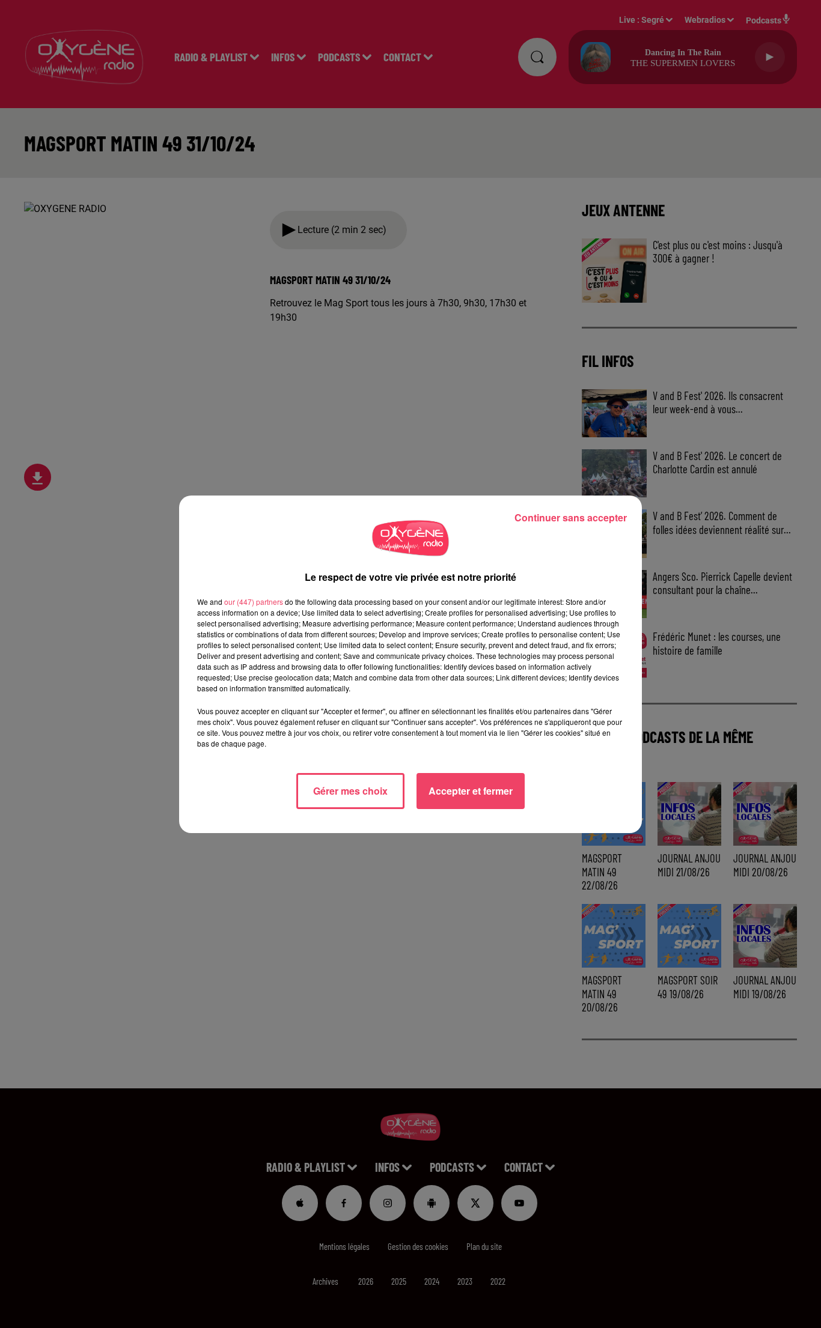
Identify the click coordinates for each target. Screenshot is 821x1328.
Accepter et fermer (471, 791)
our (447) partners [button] (253, 601)
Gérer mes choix (350, 791)
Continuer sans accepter (570, 517)
